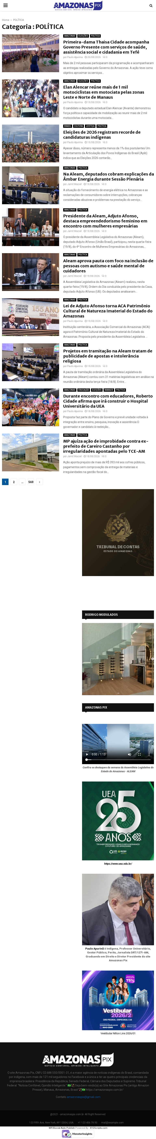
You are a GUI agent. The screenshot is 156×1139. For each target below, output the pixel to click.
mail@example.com (112, 1122)
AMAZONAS (69, 36)
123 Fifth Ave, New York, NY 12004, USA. (51, 1122)
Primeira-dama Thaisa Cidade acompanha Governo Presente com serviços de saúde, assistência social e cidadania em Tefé (106, 47)
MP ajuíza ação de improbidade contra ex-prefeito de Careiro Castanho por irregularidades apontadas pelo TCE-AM (105, 446)
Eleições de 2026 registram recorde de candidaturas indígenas (102, 135)
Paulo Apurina (75, 57)
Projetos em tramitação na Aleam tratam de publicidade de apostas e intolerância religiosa (107, 356)
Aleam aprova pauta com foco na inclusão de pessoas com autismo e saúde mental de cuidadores (108, 265)
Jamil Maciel (74, 184)
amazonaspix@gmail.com (83, 1097)
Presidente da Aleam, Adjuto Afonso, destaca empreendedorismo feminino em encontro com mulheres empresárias (105, 220)
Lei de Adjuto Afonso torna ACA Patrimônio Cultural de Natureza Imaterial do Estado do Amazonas (108, 310)
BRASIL (67, 126)
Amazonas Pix (96, 707)
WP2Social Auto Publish (62, 1128)
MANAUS (109, 390)
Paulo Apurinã (94, 948)
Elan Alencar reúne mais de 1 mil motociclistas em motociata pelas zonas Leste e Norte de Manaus (103, 92)
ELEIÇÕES (83, 36)
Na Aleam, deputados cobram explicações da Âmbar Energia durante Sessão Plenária (108, 176)
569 (30, 482)
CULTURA (78, 126)
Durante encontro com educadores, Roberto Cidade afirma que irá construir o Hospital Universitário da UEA (108, 401)
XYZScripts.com (98, 1128)
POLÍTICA (95, 36)
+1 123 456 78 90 (87, 1122)
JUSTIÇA (90, 126)
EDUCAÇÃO (83, 390)
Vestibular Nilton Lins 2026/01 (118, 1033)
